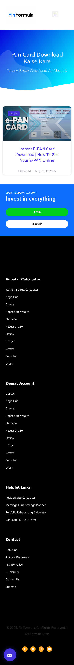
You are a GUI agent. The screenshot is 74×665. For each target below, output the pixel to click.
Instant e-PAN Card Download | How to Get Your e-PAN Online (37, 155)
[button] (55, 14)
